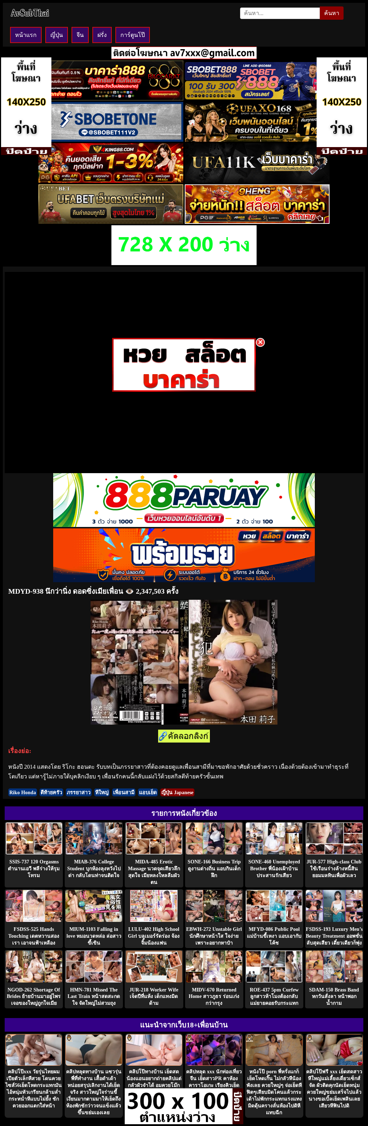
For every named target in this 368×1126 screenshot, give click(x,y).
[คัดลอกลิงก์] (184, 737)
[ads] (179, 1122)
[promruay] (184, 580)
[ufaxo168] (257, 140)
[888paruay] (184, 390)
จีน (80, 35)
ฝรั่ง (102, 35)
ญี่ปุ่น (56, 35)
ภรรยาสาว (79, 792)
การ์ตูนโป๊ (132, 35)
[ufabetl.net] (110, 222)
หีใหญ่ (102, 792)
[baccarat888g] (110, 98)
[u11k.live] (257, 181)
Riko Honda (22, 792)
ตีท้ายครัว (51, 792)
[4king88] (110, 181)
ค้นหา (331, 13)
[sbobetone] (110, 140)
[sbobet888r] (257, 98)
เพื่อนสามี (123, 792)
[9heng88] (257, 222)
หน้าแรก (26, 35)
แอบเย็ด (148, 792)
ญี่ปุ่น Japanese (177, 792)
